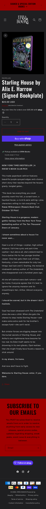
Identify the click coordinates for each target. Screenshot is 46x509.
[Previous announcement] (5, 5)
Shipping (5, 105)
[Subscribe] (38, 448)
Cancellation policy (33, 503)
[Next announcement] (41, 5)
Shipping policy (31, 499)
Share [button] (7, 384)
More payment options (23, 145)
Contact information (16, 503)
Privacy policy (33, 495)
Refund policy (21, 495)
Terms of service (17, 499)
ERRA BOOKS (22, 492)
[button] (5, 20)
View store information (15, 158)
